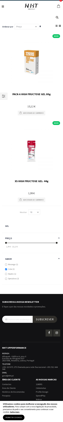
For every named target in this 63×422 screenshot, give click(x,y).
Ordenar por (7, 26)
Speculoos (14, 278)
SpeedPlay (40, 395)
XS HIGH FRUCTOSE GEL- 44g (31, 181)
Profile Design (42, 392)
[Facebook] (49, 333)
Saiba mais (14, 412)
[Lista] (60, 26)
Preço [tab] (8, 238)
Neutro (12, 274)
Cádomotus (41, 388)
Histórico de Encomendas (13, 392)
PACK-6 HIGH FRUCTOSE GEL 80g (31, 94)
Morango (13, 264)
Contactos (6, 384)
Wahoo (39, 399)
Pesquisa (6, 395)
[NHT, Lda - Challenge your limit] (31, 6)
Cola (11, 269)
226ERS (39, 384)
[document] (31, 411)
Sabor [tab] (8, 259)
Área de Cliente (9, 388)
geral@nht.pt (8, 375)
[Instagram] (56, 333)
